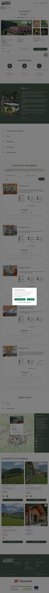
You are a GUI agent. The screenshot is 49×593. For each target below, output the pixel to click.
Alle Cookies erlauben (19, 299)
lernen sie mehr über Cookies (18, 296)
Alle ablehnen (31, 299)
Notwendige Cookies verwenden (24, 302)
